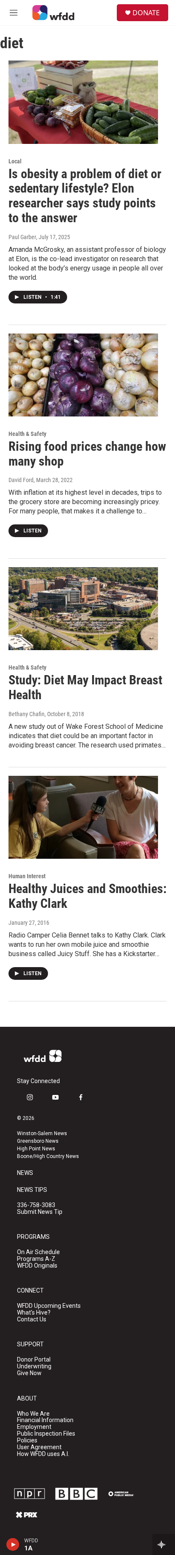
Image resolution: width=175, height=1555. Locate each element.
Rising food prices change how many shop (87, 454)
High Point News (36, 1149)
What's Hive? (34, 1313)
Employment (34, 1427)
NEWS (25, 1173)
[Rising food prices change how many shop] (83, 375)
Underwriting (34, 1366)
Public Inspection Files (46, 1434)
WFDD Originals (37, 1266)
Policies (27, 1440)
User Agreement (39, 1447)
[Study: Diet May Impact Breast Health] (83, 608)
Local (15, 161)
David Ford (21, 480)
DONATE (146, 13)
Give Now (29, 1373)
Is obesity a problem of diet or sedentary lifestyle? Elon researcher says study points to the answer (84, 195)
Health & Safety (27, 433)
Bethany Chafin (26, 714)
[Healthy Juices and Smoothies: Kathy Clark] (83, 817)
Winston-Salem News (42, 1133)
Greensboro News (38, 1141)
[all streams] (163, 1544)
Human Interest (26, 876)
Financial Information (45, 1420)
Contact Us (31, 1319)
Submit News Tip (39, 1212)
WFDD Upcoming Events (49, 1306)
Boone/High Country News (48, 1156)
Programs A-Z (36, 1259)
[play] (13, 1544)
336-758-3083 (36, 1205)
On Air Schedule (38, 1252)
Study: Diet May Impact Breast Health (85, 687)
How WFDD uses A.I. (43, 1454)
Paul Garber (22, 237)
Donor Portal (34, 1359)
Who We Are (33, 1414)
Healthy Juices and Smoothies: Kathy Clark (87, 896)
